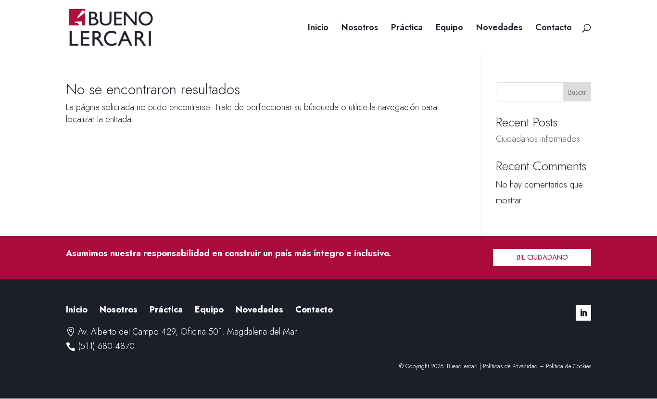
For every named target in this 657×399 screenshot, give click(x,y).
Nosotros (359, 29)
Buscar (577, 92)
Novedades (499, 29)
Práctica (407, 29)
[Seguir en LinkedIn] (583, 313)
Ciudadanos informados (538, 139)
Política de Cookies (568, 366)
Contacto (553, 29)
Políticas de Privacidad (510, 366)
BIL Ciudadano (542, 257)
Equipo (449, 29)
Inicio (318, 29)
